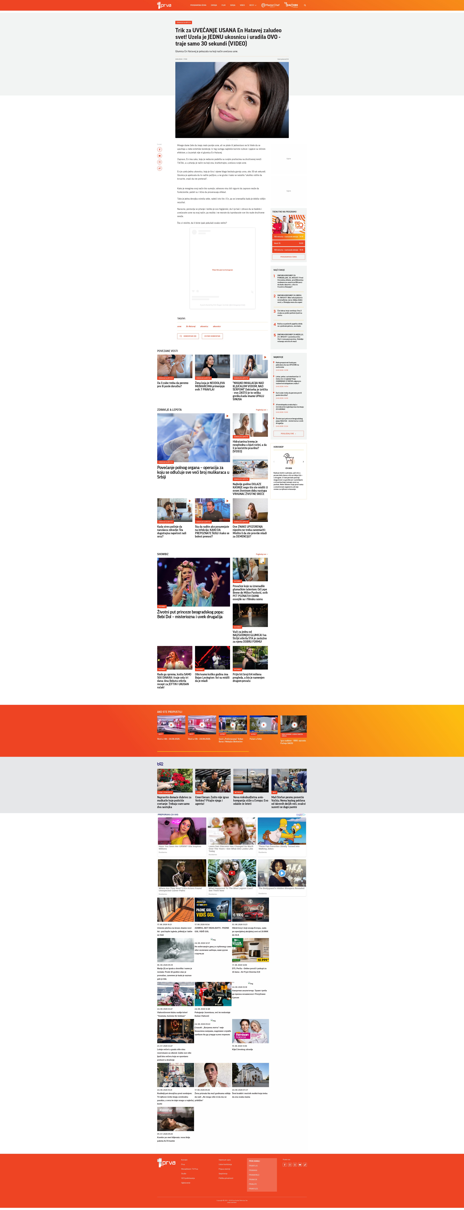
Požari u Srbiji (256, 739)
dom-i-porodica (165, 792)
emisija (214, 5)
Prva (183, 1164)
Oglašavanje (185, 1183)
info (274, 792)
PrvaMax (253, 1170)
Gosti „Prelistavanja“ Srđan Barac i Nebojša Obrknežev (231, 740)
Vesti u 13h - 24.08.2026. (199, 739)
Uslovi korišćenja (225, 1164)
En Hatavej (190, 326)
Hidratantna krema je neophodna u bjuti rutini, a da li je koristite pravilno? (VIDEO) (250, 446)
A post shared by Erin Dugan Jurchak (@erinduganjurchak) (222, 305)
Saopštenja (223, 1174)
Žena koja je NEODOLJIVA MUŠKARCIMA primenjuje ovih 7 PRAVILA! (210, 386)
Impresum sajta (225, 1160)
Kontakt (184, 1160)
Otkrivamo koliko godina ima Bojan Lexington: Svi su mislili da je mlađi (212, 677)
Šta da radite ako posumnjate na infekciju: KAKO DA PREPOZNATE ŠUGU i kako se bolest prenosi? (212, 531)
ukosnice (217, 326)
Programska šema (198, 5)
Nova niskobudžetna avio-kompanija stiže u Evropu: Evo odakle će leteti (250, 800)
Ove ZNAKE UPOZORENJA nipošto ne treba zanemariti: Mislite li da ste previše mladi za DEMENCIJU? (250, 531)
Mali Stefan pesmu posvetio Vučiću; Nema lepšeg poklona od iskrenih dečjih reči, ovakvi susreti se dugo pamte (288, 802)
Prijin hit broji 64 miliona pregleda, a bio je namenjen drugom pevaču (249, 677)
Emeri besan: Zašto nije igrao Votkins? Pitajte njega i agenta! (212, 800)
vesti (251, 5)
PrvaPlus (253, 1166)
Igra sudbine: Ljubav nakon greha (292, 735)
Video (242, 5)
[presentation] (274, 462)
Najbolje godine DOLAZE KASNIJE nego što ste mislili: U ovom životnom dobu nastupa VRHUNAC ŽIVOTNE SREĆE (250, 489)
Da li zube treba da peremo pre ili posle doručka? (172, 385)
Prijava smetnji (224, 1169)
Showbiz (162, 606)
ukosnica (204, 326)
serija (232, 5)
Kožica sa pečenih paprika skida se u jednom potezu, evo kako (289, 325)
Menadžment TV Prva (189, 1169)
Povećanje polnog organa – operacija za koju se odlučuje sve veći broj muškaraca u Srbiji (193, 472)
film (223, 5)
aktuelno (238, 792)
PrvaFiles (253, 1189)
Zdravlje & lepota (184, 22)
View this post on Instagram (222, 270)
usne (179, 326)
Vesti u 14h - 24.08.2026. (168, 739)
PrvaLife (253, 1184)
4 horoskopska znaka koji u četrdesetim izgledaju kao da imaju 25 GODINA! (290, 407)
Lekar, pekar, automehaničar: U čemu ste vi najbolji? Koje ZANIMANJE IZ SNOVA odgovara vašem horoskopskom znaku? (288, 380)
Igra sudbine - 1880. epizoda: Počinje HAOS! (293, 742)
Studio (183, 1174)
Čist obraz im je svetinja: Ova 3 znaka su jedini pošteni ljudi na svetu (289, 313)
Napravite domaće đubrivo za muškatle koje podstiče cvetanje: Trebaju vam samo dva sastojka (174, 802)
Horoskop (279, 447)
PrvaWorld (254, 1175)
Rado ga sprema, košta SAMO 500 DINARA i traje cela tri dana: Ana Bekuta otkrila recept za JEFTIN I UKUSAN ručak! (174, 681)
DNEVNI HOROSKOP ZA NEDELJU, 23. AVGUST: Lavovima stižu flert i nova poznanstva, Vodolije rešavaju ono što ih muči (290, 338)
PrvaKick (253, 1180)
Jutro (222, 734)
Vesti (160, 734)
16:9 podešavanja (188, 1178)
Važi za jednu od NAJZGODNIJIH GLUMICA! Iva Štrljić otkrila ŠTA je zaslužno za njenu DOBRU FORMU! (250, 636)
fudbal (199, 792)
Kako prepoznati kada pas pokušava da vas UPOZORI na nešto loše (287, 365)
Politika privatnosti (226, 1178)
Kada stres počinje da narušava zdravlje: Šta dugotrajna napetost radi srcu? (171, 531)
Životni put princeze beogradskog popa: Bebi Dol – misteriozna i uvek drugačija (190, 614)
